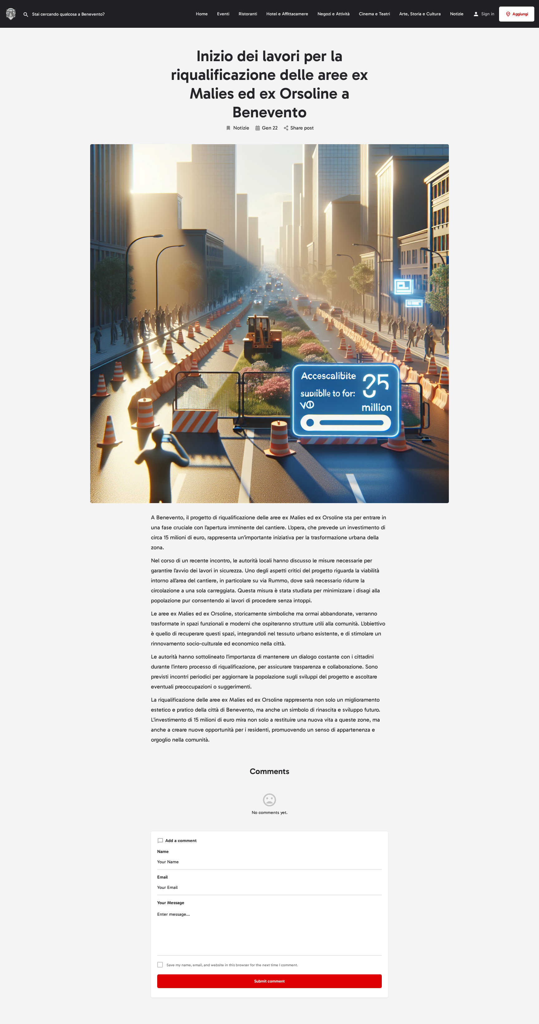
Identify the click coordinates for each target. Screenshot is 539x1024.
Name (163, 851)
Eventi (223, 14)
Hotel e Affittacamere (287, 14)
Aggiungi (520, 14)
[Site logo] (11, 13)
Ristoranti (248, 14)
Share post (302, 128)
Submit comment (269, 981)
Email (162, 877)
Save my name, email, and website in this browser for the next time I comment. (232, 965)
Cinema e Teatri (374, 14)
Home (202, 14)
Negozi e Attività (334, 14)
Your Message (170, 902)
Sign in (487, 14)
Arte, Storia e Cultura (420, 14)
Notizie (457, 14)
